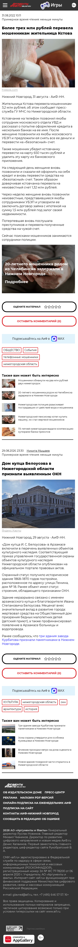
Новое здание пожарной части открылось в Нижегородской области (44, 763)
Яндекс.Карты (11, 530)
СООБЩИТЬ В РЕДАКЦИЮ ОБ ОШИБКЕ (31, 819)
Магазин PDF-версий (37, 797)
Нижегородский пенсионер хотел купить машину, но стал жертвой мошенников (42, 418)
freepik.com (10, 90)
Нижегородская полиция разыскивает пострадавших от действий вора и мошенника (45, 406)
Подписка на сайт (18, 808)
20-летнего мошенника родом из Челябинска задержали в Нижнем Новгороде (36, 269)
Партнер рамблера (36, 929)
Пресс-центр (55, 792)
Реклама (10, 797)
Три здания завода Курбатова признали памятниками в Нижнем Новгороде (41, 727)
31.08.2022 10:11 (11, 15)
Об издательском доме (22, 792)
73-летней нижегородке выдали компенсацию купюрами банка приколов (45, 430)
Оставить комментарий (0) (39, 321)
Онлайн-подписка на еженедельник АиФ (37, 803)
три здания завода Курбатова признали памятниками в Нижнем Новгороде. (38, 640)
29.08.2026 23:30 (13, 450)
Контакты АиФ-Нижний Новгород (31, 813)
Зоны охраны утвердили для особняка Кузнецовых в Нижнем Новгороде (41, 739)
